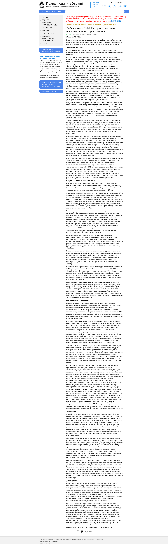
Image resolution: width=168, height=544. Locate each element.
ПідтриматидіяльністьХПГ (95, 4)
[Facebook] (78, 532)
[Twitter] (82, 532)
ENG (48, 11)
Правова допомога (49, 91)
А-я (59, 11)
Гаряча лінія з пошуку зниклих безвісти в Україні (51, 50)
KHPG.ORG (116, 21)
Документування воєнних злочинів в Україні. (50, 57)
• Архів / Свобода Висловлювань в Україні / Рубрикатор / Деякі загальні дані (91, 24)
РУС (54, 11)
